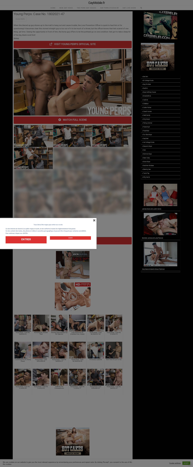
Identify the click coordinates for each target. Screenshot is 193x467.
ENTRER (26, 239)
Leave (70, 238)
